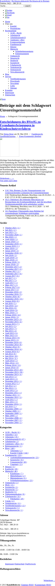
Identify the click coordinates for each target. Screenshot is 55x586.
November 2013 (14, 372)
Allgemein (11, 437)
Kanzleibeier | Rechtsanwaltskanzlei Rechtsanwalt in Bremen (24, 1)
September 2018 (13, 253)
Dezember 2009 (13, 409)
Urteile (9, 501)
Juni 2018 (11, 255)
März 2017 (11, 285)
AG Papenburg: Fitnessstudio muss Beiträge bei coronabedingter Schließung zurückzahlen (24, 212)
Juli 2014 (10, 354)
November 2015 (13, 322)
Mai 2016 (11, 308)
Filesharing (17, 499)
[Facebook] (10, 13)
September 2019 (13, 244)
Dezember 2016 (13, 292)
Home (2, 116)
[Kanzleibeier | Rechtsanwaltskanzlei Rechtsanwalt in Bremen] (3, 99)
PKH (9, 485)
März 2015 (11, 335)
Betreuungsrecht (13, 446)
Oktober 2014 (12, 347)
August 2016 (12, 301)
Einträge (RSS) (27, 585)
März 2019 (11, 248)
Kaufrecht (11, 469)
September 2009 (13, 413)
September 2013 (13, 374)
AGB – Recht (12, 432)
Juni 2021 (11, 232)
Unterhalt (16, 464)
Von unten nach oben (8, 181)
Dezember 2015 (13, 319)
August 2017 (12, 276)
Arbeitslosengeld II (15, 439)
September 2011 (13, 397)
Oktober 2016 (12, 296)
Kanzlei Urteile (19, 453)
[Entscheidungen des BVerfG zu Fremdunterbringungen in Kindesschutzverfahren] (9, 156)
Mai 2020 (11, 237)
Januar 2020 (12, 242)
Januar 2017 (12, 290)
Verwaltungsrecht (14, 510)
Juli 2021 (10, 230)
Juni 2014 (11, 356)
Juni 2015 (11, 329)
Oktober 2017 (12, 271)
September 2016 (14, 299)
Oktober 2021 (12, 228)
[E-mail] (8, 15)
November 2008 (13, 418)
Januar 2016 (12, 317)
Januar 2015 (12, 340)
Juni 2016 (11, 306)
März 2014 (12, 363)
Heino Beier (9, 134)
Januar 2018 (12, 264)
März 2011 (11, 402)
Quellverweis (30, 564)
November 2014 (13, 345)
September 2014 (13, 349)
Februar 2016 (13, 315)
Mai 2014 (11, 358)
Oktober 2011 (12, 395)
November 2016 (13, 294)
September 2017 (13, 274)
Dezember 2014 (13, 342)
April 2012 (11, 390)
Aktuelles (11, 435)
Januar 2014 (12, 367)
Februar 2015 (12, 338)
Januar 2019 (12, 251)
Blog (10, 448)
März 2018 (11, 260)
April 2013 (11, 379)
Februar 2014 (13, 365)
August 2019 (12, 246)
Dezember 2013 (14, 370)
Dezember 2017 (13, 267)
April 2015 (11, 333)
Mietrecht (11, 471)
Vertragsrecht (12, 508)
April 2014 (11, 361)
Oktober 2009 (12, 411)
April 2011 (11, 400)
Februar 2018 (12, 262)
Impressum (9, 564)
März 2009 (11, 416)
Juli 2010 (10, 406)
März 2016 (11, 313)
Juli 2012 (10, 386)
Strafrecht (11, 492)
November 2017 (13, 269)
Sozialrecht (11, 487)
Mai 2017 (11, 280)
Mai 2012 (11, 388)
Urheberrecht (13, 496)
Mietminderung (18, 478)
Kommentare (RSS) (43, 585)
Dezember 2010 (13, 404)
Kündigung (16, 473)
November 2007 (13, 420)
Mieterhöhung (17, 476)
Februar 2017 (12, 287)
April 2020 (11, 239)
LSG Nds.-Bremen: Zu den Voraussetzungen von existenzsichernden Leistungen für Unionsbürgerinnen (27, 191)
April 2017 (11, 283)
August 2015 (12, 324)
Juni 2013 (11, 377)
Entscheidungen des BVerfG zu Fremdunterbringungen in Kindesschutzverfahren (20, 125)
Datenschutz (19, 564)
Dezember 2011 (13, 393)
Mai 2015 (11, 331)
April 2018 (11, 258)
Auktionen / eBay (14, 444)
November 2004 (13, 422)
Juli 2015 (10, 326)
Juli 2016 (10, 303)
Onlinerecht (11, 483)
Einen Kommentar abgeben (30, 136)
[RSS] (7, 17)
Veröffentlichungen (7, 136)
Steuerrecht (11, 490)
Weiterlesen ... (49, 580)
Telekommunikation (15, 494)
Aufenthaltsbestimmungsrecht (24, 457)
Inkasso (10, 467)
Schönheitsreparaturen (21, 480)
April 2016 (11, 310)
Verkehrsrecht (13, 503)
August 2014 (12, 351)
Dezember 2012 (13, 381)
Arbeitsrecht (12, 441)
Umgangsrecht (18, 462)
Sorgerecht (17, 460)
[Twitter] (8, 10)
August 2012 (12, 384)
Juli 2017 (10, 278)
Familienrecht (37, 134)
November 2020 (13, 235)
